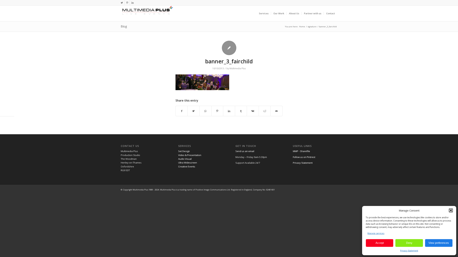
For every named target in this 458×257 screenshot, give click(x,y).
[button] (451, 210)
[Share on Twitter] (193, 111)
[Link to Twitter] (121, 2)
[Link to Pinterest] (127, 2)
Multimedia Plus (238, 68)
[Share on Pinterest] (217, 111)
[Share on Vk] (253, 111)
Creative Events (186, 166)
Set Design (184, 151)
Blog (124, 26)
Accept (380, 242)
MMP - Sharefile (301, 151)
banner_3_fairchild (229, 61)
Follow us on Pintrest (304, 157)
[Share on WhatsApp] (205, 111)
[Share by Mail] (276, 111)
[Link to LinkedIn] (132, 2)
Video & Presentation (189, 155)
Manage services (375, 233)
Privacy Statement (409, 250)
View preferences (438, 242)
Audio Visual (185, 158)
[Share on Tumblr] (241, 111)
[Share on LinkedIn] (229, 111)
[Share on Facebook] (181, 111)
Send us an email (244, 151)
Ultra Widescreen (187, 162)
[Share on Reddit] (265, 111)
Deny (409, 242)
